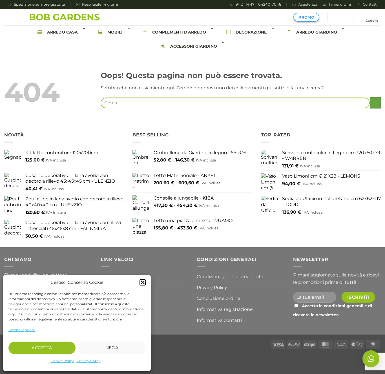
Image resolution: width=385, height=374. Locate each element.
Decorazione (251, 32)
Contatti (370, 4)
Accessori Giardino (193, 46)
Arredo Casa (62, 32)
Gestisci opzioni (21, 330)
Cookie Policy (62, 361)
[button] (142, 282)
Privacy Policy (89, 361)
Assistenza (307, 4)
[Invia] (375, 102)
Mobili (115, 32)
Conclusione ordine (218, 298)
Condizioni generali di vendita (230, 276)
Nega (112, 347)
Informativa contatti (219, 320)
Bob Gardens (64, 17)
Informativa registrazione (225, 309)
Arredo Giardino (316, 32)
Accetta (42, 347)
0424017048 (269, 4)
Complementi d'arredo (179, 32)
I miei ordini (340, 4)
